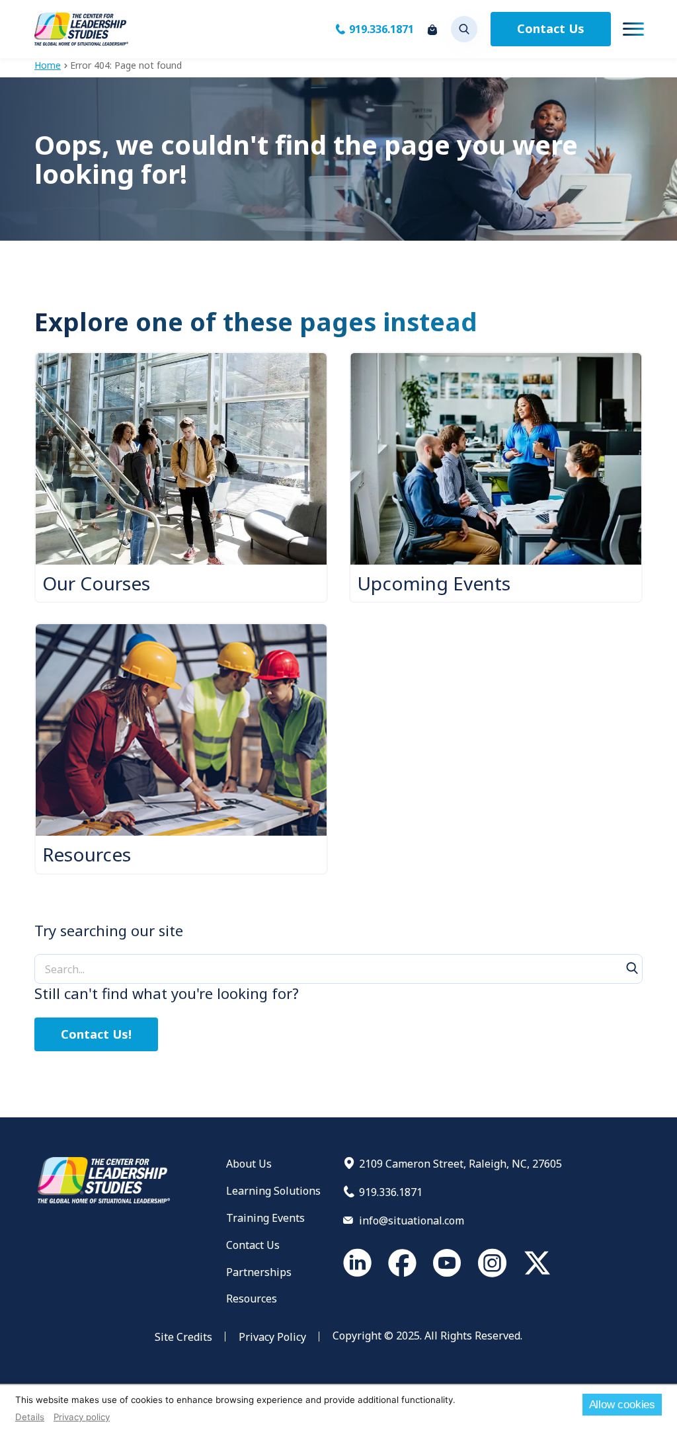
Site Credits (183, 1337)
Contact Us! (96, 1034)
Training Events (265, 1218)
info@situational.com (411, 1220)
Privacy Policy (272, 1337)
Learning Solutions (273, 1190)
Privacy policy (82, 1417)
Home (47, 65)
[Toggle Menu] (633, 29)
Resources (251, 1298)
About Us (249, 1163)
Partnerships (259, 1272)
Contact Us (550, 28)
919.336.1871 (381, 29)
